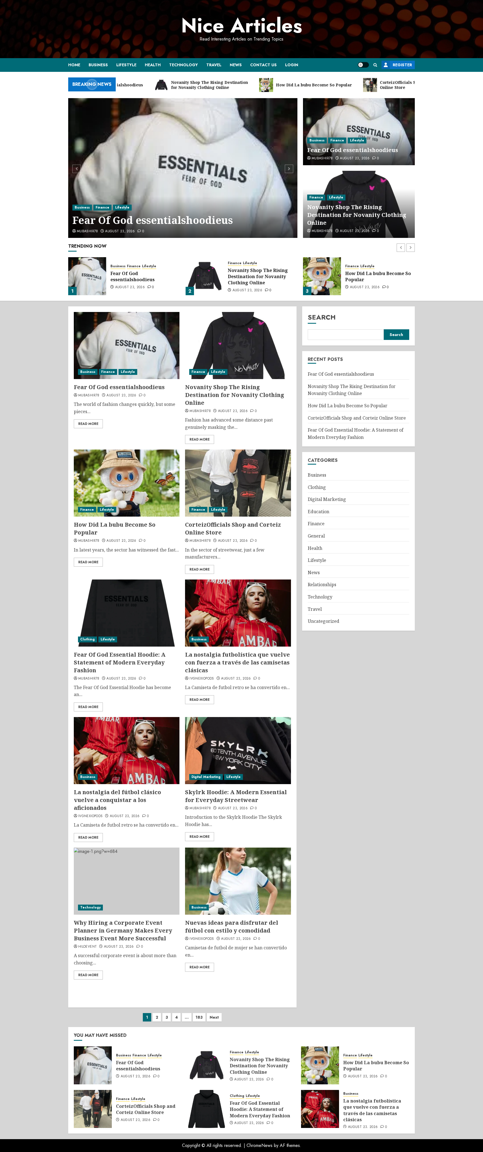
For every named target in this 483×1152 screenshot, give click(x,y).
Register (402, 65)
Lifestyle (126, 65)
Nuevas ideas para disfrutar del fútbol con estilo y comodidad (231, 926)
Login (291, 65)
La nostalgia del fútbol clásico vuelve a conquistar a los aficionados (117, 800)
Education (318, 511)
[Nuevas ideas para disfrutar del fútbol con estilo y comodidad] (238, 881)
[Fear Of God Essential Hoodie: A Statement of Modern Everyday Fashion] (126, 613)
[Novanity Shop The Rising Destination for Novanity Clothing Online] (87, 276)
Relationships (322, 584)
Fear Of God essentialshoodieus (152, 220)
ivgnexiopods (202, 678)
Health (153, 65)
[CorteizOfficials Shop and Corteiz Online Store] (322, 276)
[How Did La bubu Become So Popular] (205, 276)
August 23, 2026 (120, 231)
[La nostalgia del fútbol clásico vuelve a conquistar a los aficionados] (126, 750)
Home (74, 65)
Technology (183, 65)
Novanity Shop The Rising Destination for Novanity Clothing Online (356, 214)
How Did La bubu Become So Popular (260, 276)
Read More (88, 423)
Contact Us (263, 65)
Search (322, 317)
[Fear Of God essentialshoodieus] (183, 168)
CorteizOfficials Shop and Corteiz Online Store (375, 276)
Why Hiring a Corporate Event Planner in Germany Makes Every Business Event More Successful (123, 930)
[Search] (375, 65)
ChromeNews (260, 1145)
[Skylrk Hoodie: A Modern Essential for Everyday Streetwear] (238, 750)
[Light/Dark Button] (363, 65)
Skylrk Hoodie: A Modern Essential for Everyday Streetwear (236, 796)
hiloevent (87, 947)
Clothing (87, 639)
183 (199, 1017)
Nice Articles (241, 25)
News (236, 65)
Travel (213, 65)
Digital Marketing (206, 776)
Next (214, 1017)
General (316, 536)
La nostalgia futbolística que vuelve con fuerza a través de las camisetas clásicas (237, 662)
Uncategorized (323, 621)
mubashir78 (87, 231)
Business (98, 65)
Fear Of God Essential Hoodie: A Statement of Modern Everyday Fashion (119, 662)
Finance (102, 207)
